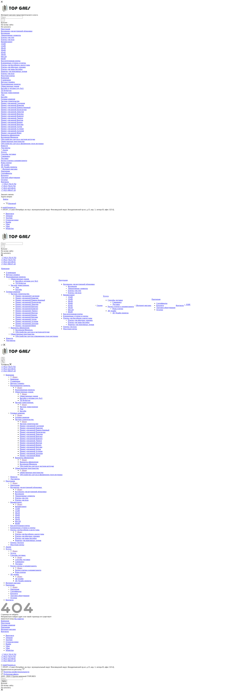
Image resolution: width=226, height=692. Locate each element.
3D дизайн (19, 579)
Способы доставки (22, 560)
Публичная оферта (11, 674)
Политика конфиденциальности (16, 672)
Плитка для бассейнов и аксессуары (29, 534)
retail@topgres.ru (9, 207)
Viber (8, 224)
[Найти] (3, 20)
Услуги (13, 553)
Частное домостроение (29, 407)
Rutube (8, 222)
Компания (14, 379)
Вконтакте (10, 214)
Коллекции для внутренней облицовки (30, 492)
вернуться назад (7, 619)
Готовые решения (22, 417)
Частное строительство (29, 424)
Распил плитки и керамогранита (28, 570)
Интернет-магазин (8, 629)
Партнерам (14, 589)
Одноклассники (12, 220)
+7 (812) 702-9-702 (9, 184)
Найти (4, 681)
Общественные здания (29, 396)
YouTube (9, 218)
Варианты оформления (29, 462)
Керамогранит (20, 506)
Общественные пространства (31, 473)
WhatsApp (10, 228)
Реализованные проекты (25, 390)
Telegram (9, 216)
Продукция (14, 485)
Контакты (5, 631)
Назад (15, 377)
